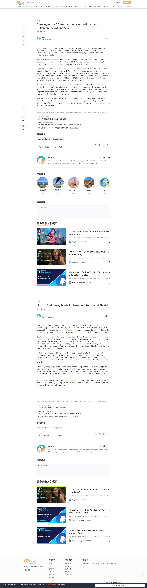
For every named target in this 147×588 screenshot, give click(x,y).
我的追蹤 (68, 572)
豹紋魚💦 (58, 190)
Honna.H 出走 (89, 190)
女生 (99, 7)
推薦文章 (61, 7)
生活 (113, 7)
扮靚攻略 (71, 124)
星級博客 (69, 7)
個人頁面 (68, 563)
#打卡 (93, 563)
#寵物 (84, 563)
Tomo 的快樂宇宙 (73, 190)
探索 (55, 7)
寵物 (117, 7)
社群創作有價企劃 (22, 7)
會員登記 (118, 3)
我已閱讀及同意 (120, 585)
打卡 (47, 124)
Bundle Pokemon (102, 103)
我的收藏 (68, 569)
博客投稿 (52, 577)
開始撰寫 (127, 3)
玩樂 (103, 7)
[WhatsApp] (23, 135)
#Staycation (108, 563)
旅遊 (94, 7)
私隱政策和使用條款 (52, 584)
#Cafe (102, 563)
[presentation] (37, 183)
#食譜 (97, 563)
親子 (108, 7)
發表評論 (42, 208)
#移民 (116, 563)
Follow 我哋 (74, 128)
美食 (90, 7)
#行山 (88, 563)
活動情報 (78, 124)
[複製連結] (23, 145)
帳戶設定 (68, 566)
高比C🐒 (42, 190)
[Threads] (23, 140)
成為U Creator (45, 7)
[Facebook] (23, 130)
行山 (122, 7)
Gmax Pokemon (59, 64)
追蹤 (106, 39)
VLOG (85, 7)
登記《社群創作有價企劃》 (58, 119)
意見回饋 (52, 574)
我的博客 (68, 574)
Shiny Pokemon (58, 139)
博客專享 (76, 7)
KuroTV (104, 190)
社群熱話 (34, 7)
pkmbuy (45, 37)
